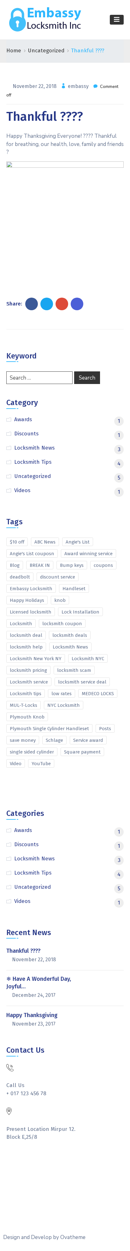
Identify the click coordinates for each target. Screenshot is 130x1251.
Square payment (82, 752)
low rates (61, 693)
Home (13, 50)
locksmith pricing (28, 670)
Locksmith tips (25, 693)
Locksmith (21, 623)
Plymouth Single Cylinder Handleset (49, 728)
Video (15, 763)
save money (23, 740)
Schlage (54, 740)
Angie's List (78, 542)
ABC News (45, 542)
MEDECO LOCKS (98, 693)
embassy (79, 86)
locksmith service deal (82, 682)
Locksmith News (70, 647)
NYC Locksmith (63, 705)
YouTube (41, 763)
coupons (103, 565)
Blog (15, 565)
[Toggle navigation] (117, 20)
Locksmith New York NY (36, 658)
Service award (88, 740)
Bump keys (72, 565)
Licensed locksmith (30, 612)
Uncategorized (46, 50)
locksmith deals (69, 635)
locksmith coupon (62, 623)
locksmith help (26, 647)
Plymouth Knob (27, 717)
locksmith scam (74, 670)
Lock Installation (80, 612)
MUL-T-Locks (23, 705)
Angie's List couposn (32, 553)
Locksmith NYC (88, 658)
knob (60, 600)
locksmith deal (26, 635)
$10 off (17, 542)
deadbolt (20, 577)
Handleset (74, 588)
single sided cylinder (32, 752)
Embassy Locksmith (31, 588)
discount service (57, 577)
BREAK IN (40, 565)
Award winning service (88, 553)
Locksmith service (29, 682)
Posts (105, 728)
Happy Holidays (27, 600)
